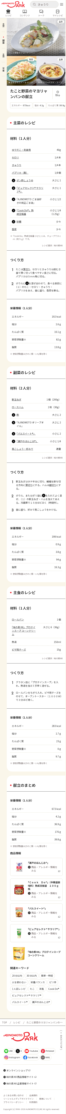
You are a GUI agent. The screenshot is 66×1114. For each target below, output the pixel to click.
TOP (4, 1022)
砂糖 (19, 221)
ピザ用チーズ (19, 649)
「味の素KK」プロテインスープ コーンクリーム (24, 630)
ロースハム (18, 407)
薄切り (26, 269)
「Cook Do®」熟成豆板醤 (25, 212)
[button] (44, 4)
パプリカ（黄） (20, 172)
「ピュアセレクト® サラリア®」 (30, 189)
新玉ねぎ (16, 399)
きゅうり (16, 165)
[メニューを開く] (62, 4)
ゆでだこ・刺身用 (21, 149)
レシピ (16, 1022)
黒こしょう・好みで (22, 449)
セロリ (15, 157)
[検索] (34, 5)
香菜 (14, 229)
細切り (52, 485)
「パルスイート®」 (26, 433)
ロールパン (18, 619)
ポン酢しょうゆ (25, 180)
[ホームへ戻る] (13, 4)
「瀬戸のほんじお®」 (27, 441)
